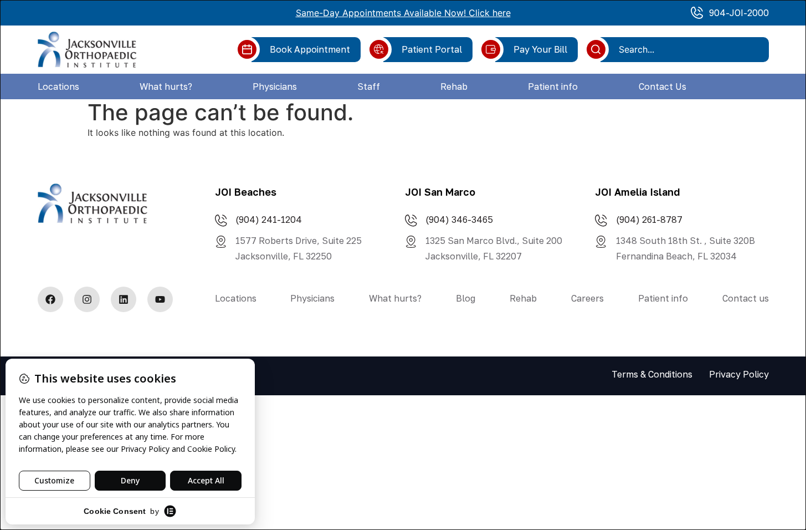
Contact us (745, 298)
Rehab (454, 86)
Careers (587, 298)
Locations (58, 86)
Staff (368, 86)
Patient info (553, 86)
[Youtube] (160, 299)
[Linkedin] (123, 299)
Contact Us (662, 86)
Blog (465, 298)
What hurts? (166, 86)
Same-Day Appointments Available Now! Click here (403, 12)
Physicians (275, 86)
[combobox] (688, 49)
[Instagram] (87, 299)
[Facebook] (50, 299)
